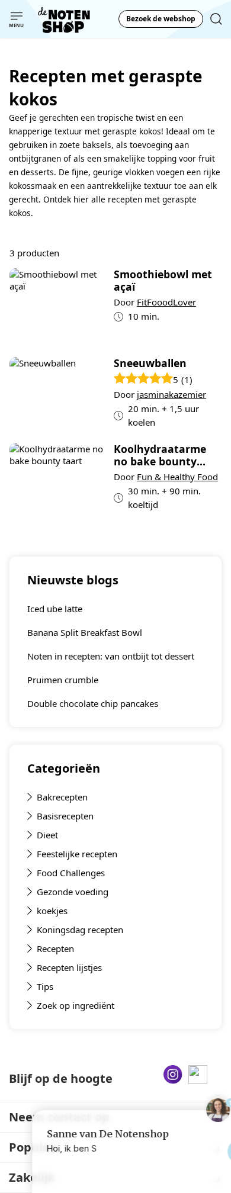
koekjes (52, 911)
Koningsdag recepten (80, 929)
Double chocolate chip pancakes (92, 703)
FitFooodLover (166, 302)
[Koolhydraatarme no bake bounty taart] (57, 481)
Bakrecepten (62, 797)
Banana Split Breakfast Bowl (84, 632)
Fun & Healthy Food (177, 477)
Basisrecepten (65, 816)
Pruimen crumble (62, 680)
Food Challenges (71, 873)
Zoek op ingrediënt (75, 1005)
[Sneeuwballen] (57, 395)
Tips (45, 986)
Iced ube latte (54, 609)
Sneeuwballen (150, 363)
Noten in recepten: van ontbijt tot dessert (110, 656)
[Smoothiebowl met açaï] (57, 308)
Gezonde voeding (72, 892)
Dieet (47, 835)
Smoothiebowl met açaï (163, 280)
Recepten (55, 948)
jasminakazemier (171, 394)
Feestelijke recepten (77, 854)
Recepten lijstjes (69, 967)
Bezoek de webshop (160, 19)
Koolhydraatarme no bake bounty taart (160, 455)
